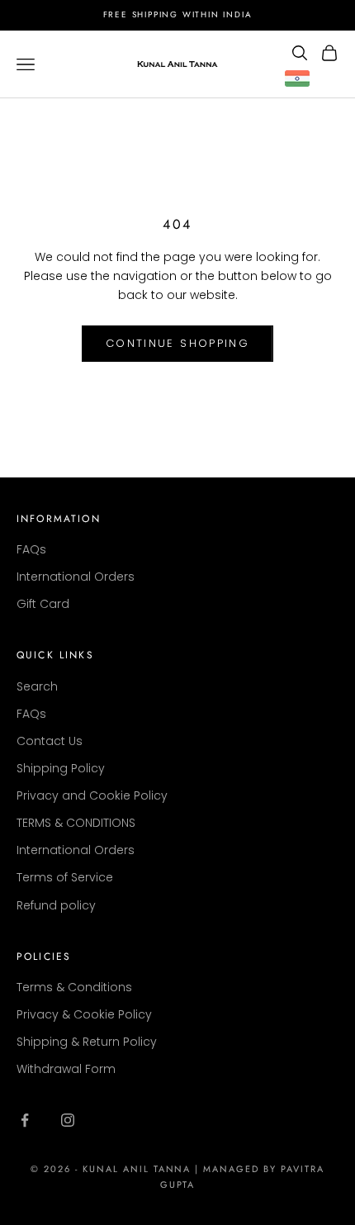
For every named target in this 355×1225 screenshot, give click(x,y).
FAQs (31, 549)
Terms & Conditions (74, 987)
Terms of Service (65, 877)
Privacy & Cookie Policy (84, 1014)
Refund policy (56, 905)
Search (37, 686)
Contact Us (50, 741)
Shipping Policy (61, 768)
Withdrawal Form (66, 1069)
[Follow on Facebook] (25, 1120)
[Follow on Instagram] (67, 1120)
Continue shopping (177, 343)
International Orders (76, 576)
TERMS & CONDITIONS (76, 822)
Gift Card (43, 604)
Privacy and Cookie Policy (92, 795)
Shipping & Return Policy (87, 1041)
